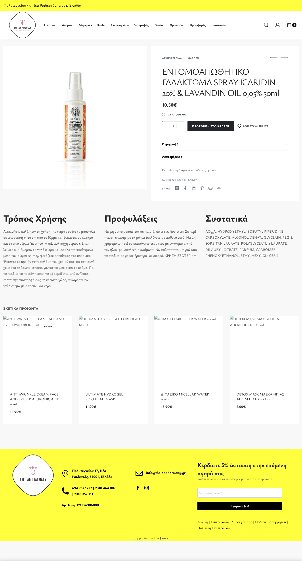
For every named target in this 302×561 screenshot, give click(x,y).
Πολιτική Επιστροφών (213, 527)
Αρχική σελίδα (172, 58)
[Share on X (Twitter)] (177, 188)
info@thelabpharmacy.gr (165, 472)
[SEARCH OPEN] (266, 25)
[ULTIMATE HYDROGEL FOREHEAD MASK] (113, 350)
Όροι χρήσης (242, 521)
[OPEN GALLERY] (75, 117)
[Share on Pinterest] (202, 188)
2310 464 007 (105, 487)
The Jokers (161, 538)
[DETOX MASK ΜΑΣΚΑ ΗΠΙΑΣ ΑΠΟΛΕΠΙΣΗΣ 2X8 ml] (264, 350)
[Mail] (210, 188)
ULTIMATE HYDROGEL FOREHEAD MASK (104, 396)
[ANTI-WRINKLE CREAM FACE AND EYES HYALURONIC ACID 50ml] (37, 350)
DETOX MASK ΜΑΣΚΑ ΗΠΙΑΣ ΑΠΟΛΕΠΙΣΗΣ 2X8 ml (260, 396)
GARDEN (193, 58)
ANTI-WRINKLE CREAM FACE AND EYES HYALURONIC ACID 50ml (34, 399)
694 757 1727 (82, 487)
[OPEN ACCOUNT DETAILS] (277, 25)
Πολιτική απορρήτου (270, 521)
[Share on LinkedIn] (194, 188)
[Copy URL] (219, 188)
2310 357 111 (83, 493)
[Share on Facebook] (185, 188)
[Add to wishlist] (62, 326)
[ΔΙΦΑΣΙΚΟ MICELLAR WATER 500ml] (188, 350)
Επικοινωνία (220, 521)
